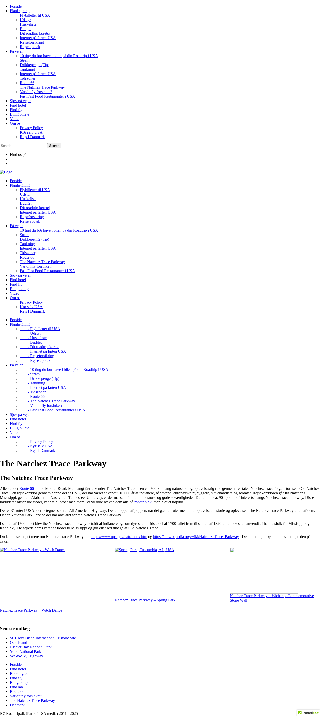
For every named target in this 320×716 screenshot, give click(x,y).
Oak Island (18, 642)
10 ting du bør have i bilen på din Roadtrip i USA (59, 56)
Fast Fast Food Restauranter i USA (47, 96)
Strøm (25, 60)
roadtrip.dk (143, 502)
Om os (15, 123)
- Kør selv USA (36, 446)
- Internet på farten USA (43, 351)
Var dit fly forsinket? (36, 92)
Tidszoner (28, 78)
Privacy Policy (31, 128)
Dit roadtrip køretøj (35, 33)
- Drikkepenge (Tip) (40, 378)
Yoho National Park (25, 651)
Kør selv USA (31, 132)
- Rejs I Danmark (37, 450)
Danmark (17, 705)
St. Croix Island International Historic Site (43, 638)
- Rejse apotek (35, 360)
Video (15, 119)
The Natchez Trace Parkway (42, 87)
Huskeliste (28, 24)
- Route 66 (32, 396)
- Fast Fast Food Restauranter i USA (53, 410)
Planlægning (20, 11)
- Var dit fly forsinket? (41, 405)
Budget (26, 29)
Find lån (16, 687)
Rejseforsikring (32, 42)
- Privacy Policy (36, 441)
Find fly (16, 110)
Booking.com (21, 673)
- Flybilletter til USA (40, 329)
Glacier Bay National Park (31, 647)
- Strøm (30, 374)
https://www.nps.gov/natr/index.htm (119, 536)
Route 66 (27, 83)
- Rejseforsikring (37, 356)
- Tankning (32, 383)
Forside (16, 6)
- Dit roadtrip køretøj (40, 347)
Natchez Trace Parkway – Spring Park (145, 600)
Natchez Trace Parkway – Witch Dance (31, 610)
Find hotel (18, 105)
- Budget (31, 342)
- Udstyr (30, 333)
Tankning (27, 69)
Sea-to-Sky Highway (26, 656)
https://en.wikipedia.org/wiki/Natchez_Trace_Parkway (196, 536)
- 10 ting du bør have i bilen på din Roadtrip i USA (64, 369)
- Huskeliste (33, 338)
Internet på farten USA (38, 38)
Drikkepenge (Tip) (34, 65)
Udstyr (25, 20)
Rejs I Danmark (32, 137)
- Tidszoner (33, 392)
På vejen (17, 51)
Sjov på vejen (21, 101)
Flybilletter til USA (35, 15)
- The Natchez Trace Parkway (47, 401)
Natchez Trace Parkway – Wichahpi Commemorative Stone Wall (272, 598)
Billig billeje (19, 114)
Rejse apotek (30, 47)
